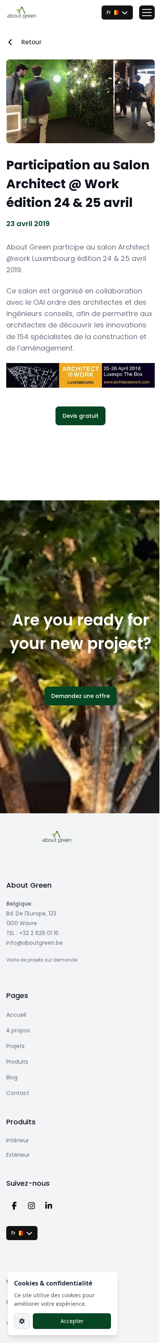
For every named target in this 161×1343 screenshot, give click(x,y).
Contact (17, 1093)
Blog (12, 1077)
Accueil (16, 1015)
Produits (17, 1062)
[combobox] (117, 12)
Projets (15, 1046)
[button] (80, 415)
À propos (18, 1030)
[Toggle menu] (147, 12)
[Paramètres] (22, 1321)
